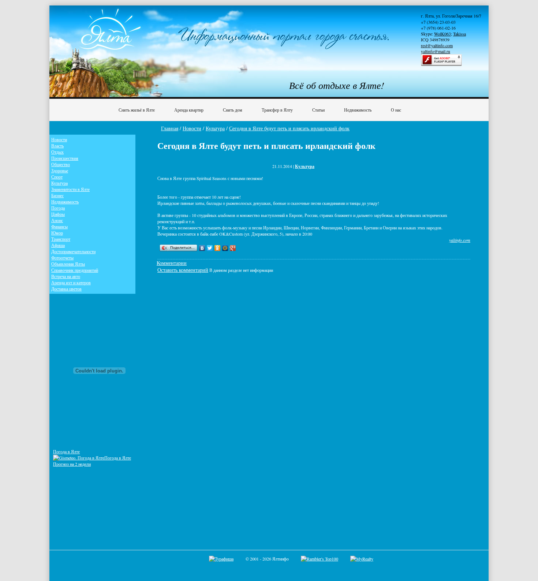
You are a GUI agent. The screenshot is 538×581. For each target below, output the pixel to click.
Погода (58, 208)
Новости (192, 128)
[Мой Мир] (225, 248)
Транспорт (60, 239)
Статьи (318, 110)
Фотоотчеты (62, 257)
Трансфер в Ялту (277, 110)
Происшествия (64, 158)
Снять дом (232, 110)
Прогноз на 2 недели (72, 464)
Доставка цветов (66, 289)
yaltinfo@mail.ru (435, 51)
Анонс (57, 220)
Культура (215, 128)
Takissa (459, 34)
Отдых (57, 152)
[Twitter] (210, 248)
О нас (396, 110)
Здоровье (59, 170)
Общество (60, 164)
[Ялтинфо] (112, 35)
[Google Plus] (233, 248)
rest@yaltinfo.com (437, 45)
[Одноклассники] (217, 248)
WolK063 (442, 34)
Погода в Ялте (66, 451)
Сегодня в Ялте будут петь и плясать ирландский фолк (289, 128)
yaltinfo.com (459, 240)
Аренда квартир (188, 110)
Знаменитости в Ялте (70, 189)
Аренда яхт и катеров (71, 282)
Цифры (58, 214)
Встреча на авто (65, 276)
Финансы (59, 226)
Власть (57, 146)
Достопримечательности (73, 251)
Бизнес (57, 195)
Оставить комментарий (182, 269)
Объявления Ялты (68, 264)
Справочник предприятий (74, 270)
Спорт (57, 177)
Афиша (58, 245)
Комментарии (172, 262)
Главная (169, 128)
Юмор (57, 233)
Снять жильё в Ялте (137, 110)
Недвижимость (357, 110)
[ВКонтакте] (202, 248)
